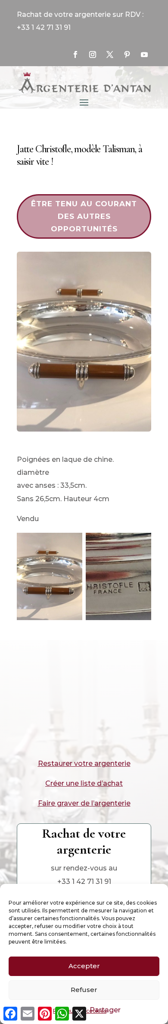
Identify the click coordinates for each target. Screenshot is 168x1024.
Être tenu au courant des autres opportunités (84, 216)
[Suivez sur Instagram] (93, 54)
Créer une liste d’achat (84, 783)
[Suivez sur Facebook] (75, 54)
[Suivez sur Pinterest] (127, 54)
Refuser (84, 990)
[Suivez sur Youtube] (144, 54)
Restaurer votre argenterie (84, 763)
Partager (105, 1010)
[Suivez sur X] (110, 54)
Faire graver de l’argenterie (84, 803)
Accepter (84, 966)
